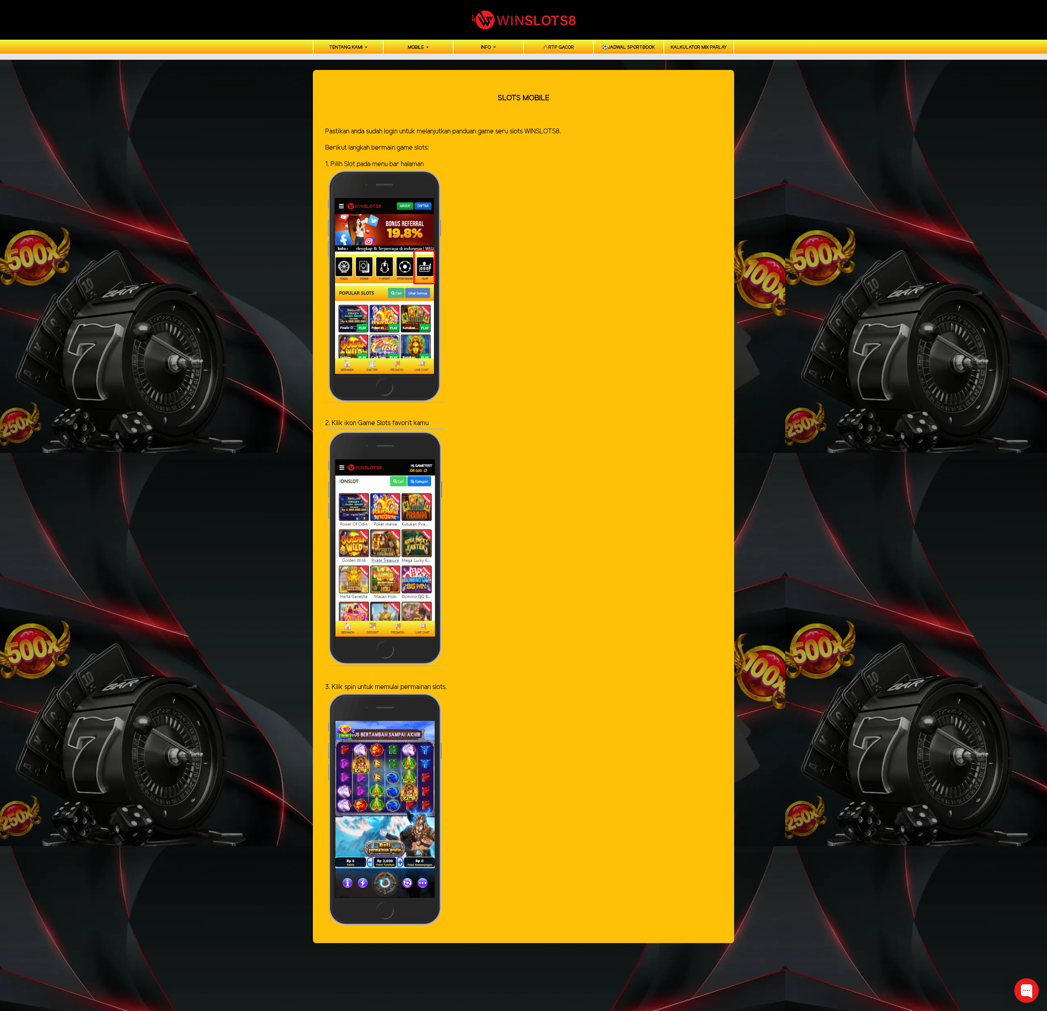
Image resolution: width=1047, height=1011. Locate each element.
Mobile (416, 47)
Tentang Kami (346, 47)
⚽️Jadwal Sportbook (628, 47)
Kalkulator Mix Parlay (699, 47)
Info (486, 47)
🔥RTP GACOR (558, 47)
